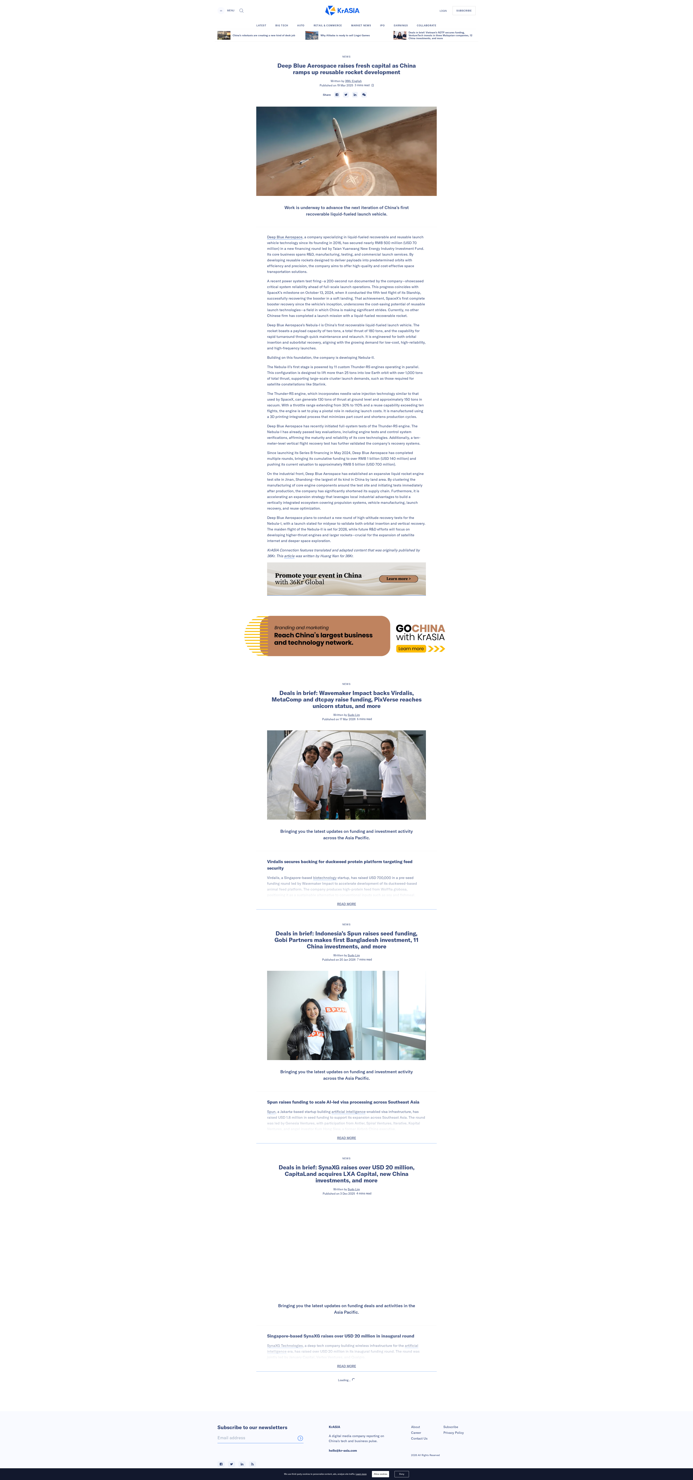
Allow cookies (380, 1474)
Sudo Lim (354, 715)
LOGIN (443, 10)
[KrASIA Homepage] (342, 11)
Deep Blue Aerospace (284, 237)
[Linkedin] (355, 95)
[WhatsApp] (364, 95)
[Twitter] (346, 95)
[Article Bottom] (346, 579)
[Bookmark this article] (372, 85)
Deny (401, 1474)
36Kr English (353, 81)
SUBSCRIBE (464, 10)
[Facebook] (337, 95)
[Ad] (346, 636)
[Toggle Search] (241, 10)
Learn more (361, 1474)
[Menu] (221, 10)
